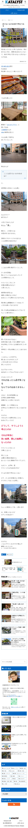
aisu (2, 132)
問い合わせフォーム (12, 696)
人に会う (10, 554)
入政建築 (4, 130)
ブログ (4, 554)
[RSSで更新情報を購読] (14, 804)
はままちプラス (12, 125)
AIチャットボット (15, 707)
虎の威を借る (5, 66)
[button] (25, 661)
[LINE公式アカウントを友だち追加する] (14, 701)
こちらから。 (13, 695)
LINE (19, 696)
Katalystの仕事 (7, 820)
